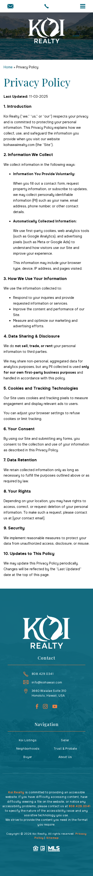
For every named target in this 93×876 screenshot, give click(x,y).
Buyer (27, 757)
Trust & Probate (65, 749)
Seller (65, 740)
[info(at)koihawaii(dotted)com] (10, 6)
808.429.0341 (43, 674)
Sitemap (52, 837)
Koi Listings (27, 740)
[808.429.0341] (46, 6)
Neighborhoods (28, 749)
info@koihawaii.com (47, 682)
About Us (65, 757)
